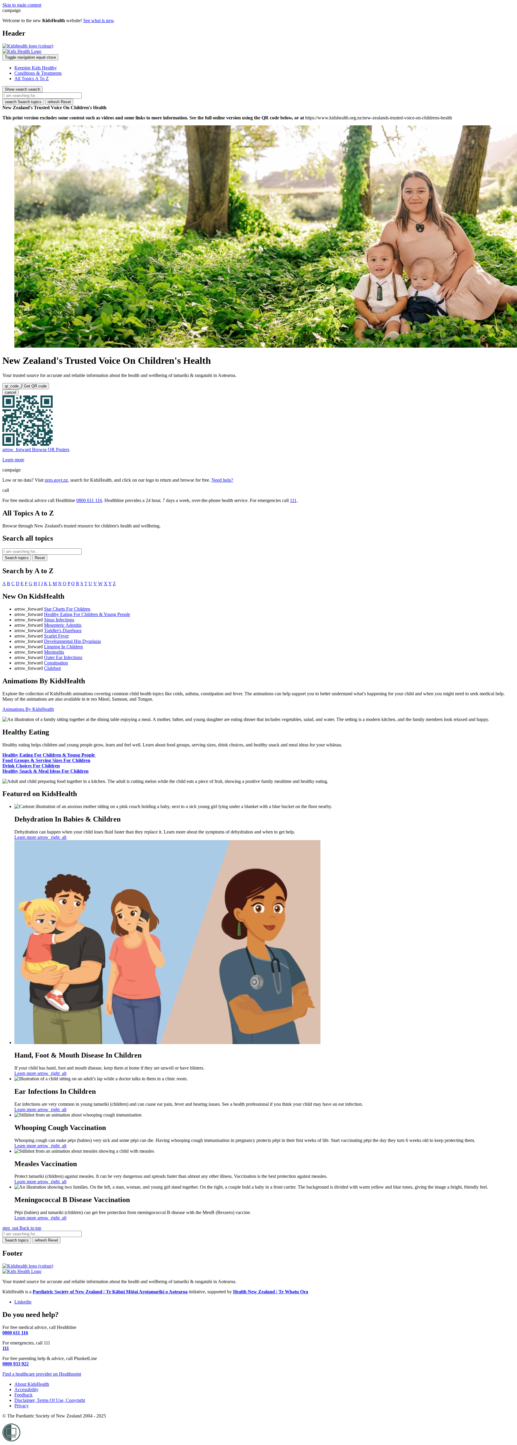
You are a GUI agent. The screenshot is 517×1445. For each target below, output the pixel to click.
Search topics (23, 102)
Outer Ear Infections (63, 657)
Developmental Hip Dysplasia (72, 641)
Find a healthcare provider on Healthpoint (41, 1373)
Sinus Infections (59, 619)
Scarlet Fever (56, 635)
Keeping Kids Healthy (35, 67)
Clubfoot (52, 668)
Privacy (21, 1405)
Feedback (23, 1394)
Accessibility (26, 1389)
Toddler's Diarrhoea (62, 630)
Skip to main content (21, 4)
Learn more (13, 459)
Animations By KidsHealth (28, 709)
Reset (59, 102)
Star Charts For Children (67, 609)
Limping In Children (63, 646)
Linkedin (22, 1301)
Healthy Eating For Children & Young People (87, 614)
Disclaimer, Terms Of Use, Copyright (49, 1400)
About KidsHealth (31, 1384)
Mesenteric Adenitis (62, 625)
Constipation (56, 662)
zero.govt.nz (56, 480)
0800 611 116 (89, 500)
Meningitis (54, 652)
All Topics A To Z (31, 78)
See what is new (98, 20)
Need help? (222, 480)
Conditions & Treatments (38, 73)
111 (293, 500)
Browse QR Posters (35, 449)
